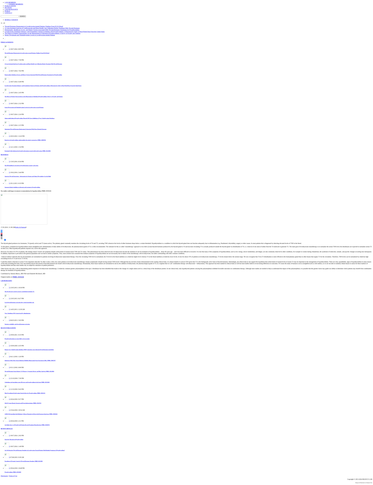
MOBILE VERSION (11, 20)
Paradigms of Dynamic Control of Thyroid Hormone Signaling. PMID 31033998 (24, 461)
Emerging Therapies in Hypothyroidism (14, 439)
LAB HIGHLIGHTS (11, 9)
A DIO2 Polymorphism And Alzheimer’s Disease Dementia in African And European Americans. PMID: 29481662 (31, 414)
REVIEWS (8, 7)
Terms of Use (13, 476)
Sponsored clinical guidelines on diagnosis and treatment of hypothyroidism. (22, 187)
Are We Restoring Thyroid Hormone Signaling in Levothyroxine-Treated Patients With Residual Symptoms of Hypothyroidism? (35, 450)
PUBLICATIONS (10, 6)
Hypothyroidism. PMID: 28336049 (13, 472)
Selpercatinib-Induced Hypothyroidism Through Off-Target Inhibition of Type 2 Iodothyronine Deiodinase (29, 118)
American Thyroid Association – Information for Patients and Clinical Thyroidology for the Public (28, 176)
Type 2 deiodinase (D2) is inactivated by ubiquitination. (18, 313)
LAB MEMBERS (10, 2)
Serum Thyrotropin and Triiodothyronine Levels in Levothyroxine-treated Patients (30, 35)
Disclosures (4, 476)
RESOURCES (4, 154)
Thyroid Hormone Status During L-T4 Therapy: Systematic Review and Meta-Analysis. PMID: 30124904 (29, 371)
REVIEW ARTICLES (7, 428)
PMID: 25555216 (18, 277)
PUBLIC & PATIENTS (7, 42)
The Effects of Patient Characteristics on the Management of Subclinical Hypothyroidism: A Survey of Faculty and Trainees (42, 33)
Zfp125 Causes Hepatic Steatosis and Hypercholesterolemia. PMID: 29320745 (23, 403)
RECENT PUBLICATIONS (8, 328)
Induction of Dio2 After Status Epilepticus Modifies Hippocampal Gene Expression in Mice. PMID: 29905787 (30, 360)
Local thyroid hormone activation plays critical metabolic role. (19, 302)
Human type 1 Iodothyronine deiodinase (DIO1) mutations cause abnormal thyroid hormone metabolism (29, 349)
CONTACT (8, 13)
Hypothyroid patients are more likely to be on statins (17, 338)
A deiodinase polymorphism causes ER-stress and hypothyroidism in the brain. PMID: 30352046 (27, 382)
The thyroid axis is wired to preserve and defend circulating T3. (19, 291)
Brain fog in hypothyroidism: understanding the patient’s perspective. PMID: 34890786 (25, 140)
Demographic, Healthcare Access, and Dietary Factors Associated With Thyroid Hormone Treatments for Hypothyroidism (42, 30)
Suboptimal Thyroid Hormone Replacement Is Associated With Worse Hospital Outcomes (25, 129)
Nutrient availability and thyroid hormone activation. (17, 324)
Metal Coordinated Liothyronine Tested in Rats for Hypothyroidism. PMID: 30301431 (25, 393)
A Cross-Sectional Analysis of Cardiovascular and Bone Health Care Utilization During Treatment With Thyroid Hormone (42, 28)
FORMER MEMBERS (16, 4)
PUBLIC (7, 11)
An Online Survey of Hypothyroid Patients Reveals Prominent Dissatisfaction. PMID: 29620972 (27, 424)
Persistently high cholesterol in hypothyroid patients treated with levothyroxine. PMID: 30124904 (28, 151)
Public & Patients (20, 227)
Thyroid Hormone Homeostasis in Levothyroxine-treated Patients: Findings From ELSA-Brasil (34, 26)
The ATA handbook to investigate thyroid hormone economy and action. (21, 165)
